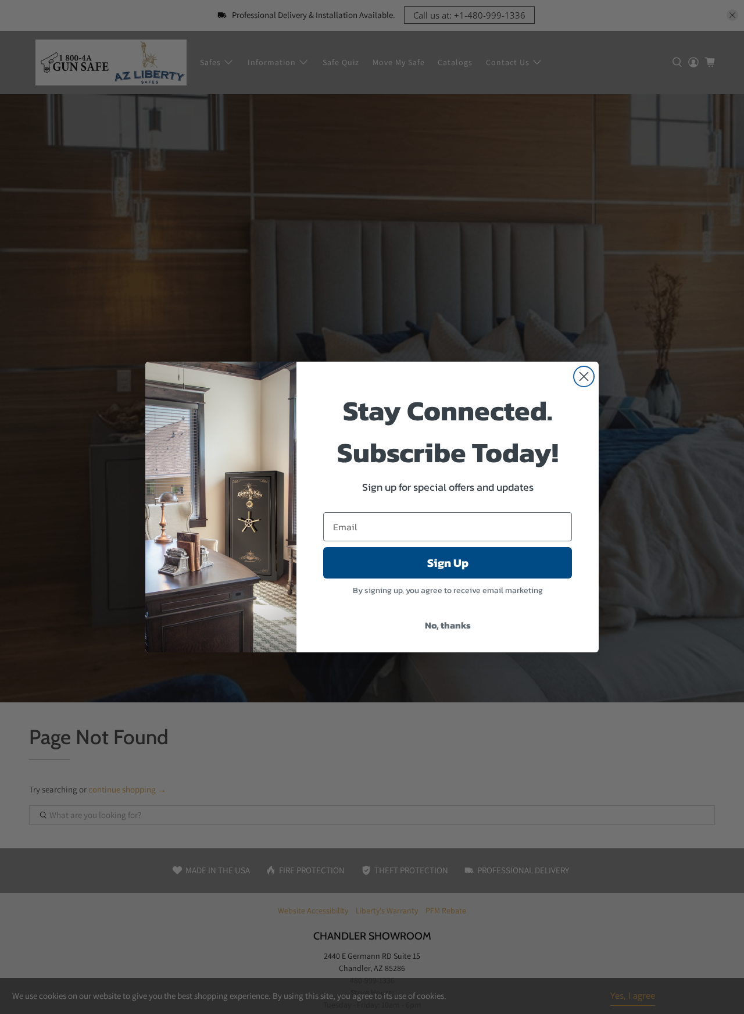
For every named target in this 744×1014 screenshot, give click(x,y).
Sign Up (447, 563)
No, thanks (448, 625)
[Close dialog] (584, 376)
